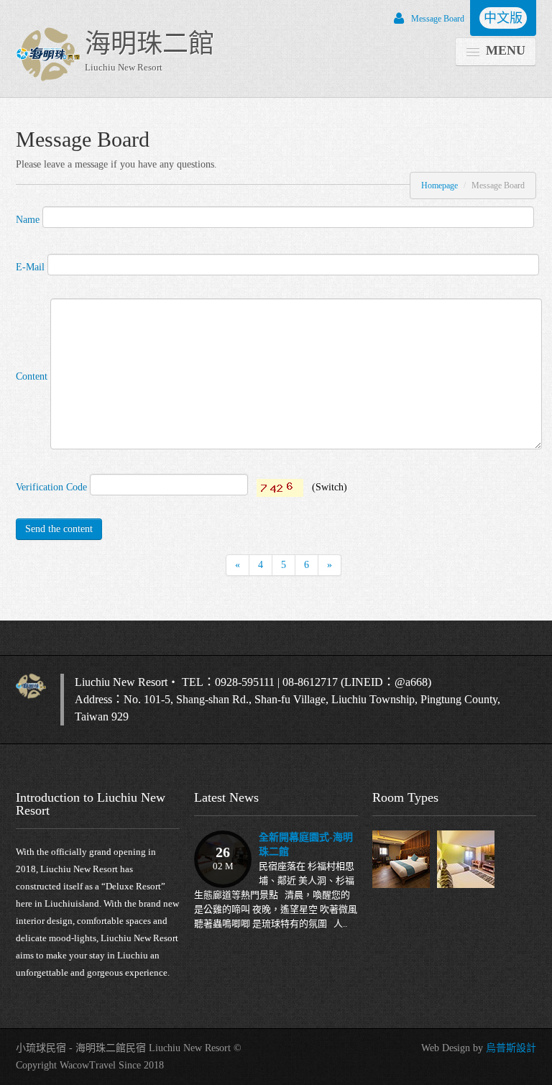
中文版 (503, 18)
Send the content (59, 528)
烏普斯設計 (511, 1048)
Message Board (437, 19)
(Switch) (329, 487)
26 (223, 857)
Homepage (439, 185)
